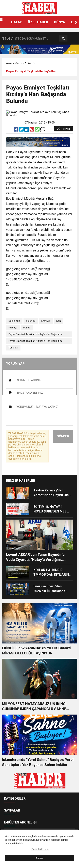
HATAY (16, 22)
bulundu (30, 320)
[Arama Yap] (63, 38)
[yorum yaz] (42, 130)
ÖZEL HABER (38, 22)
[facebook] (16, 130)
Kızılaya (13, 327)
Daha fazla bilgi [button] (40, 849)
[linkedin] (27, 130)
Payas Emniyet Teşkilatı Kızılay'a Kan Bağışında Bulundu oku (36, 341)
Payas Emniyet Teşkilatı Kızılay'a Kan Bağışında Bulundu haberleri (36, 335)
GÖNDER (63, 436)
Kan (58, 320)
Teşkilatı (13, 347)
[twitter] (21, 130)
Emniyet (45, 320)
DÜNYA (59, 22)
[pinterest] (32, 130)
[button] (76, 22)
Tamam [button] (39, 858)
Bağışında (14, 320)
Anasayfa (12, 63)
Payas (26, 327)
